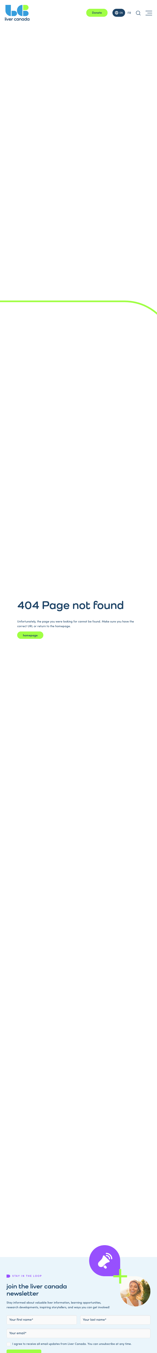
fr (129, 13)
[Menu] (149, 13)
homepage (30, 635)
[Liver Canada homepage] (17, 13)
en (121, 12)
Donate (97, 12)
